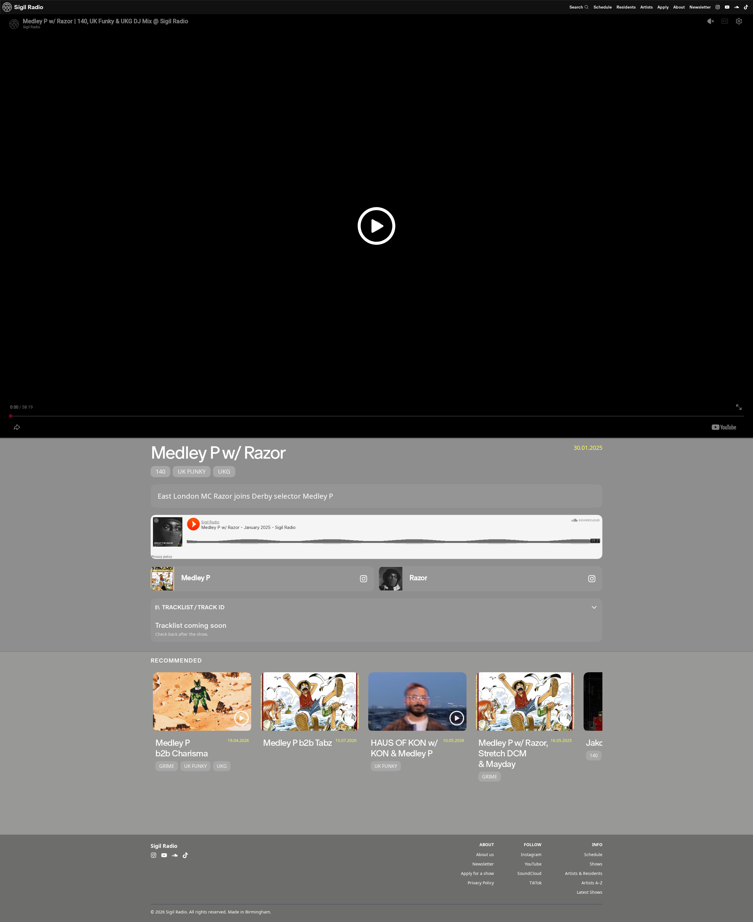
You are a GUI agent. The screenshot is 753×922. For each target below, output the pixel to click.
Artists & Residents (583, 873)
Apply (663, 7)
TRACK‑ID (238, 678)
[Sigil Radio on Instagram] (717, 7)
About (679, 7)
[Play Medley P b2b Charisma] (241, 718)
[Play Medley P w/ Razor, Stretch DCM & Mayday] (564, 718)
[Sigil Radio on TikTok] (746, 7)
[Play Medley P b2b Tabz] (349, 718)
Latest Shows (589, 892)
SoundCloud (529, 873)
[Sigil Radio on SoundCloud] (736, 7)
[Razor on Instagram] (591, 578)
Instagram (531, 854)
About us (485, 854)
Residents (626, 7)
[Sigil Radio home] (7, 7)
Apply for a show (477, 873)
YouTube (533, 864)
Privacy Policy (481, 883)
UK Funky (192, 471)
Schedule (603, 7)
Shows (596, 864)
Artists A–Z (592, 883)
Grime (166, 766)
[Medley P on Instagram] (363, 578)
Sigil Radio (28, 7)
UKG (224, 471)
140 (160, 471)
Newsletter (700, 7)
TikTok (535, 883)
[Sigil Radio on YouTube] (727, 7)
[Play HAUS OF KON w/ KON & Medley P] (456, 718)
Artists (646, 7)
